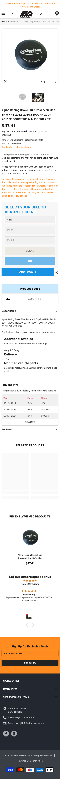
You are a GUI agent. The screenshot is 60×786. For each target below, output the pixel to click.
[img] (30, 580)
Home (4, 22)
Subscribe (30, 662)
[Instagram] (14, 733)
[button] (49, 82)
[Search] (12, 14)
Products (14, 22)
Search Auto (36, 761)
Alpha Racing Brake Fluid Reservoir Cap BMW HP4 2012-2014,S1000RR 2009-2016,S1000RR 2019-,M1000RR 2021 (30, 557)
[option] (30, 5)
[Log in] (40, 14)
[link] (15, 492)
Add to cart (27, 271)
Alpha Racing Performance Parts (26, 140)
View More (30, 422)
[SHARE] (56, 272)
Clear (30, 250)
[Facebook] (6, 733)
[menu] (3, 14)
